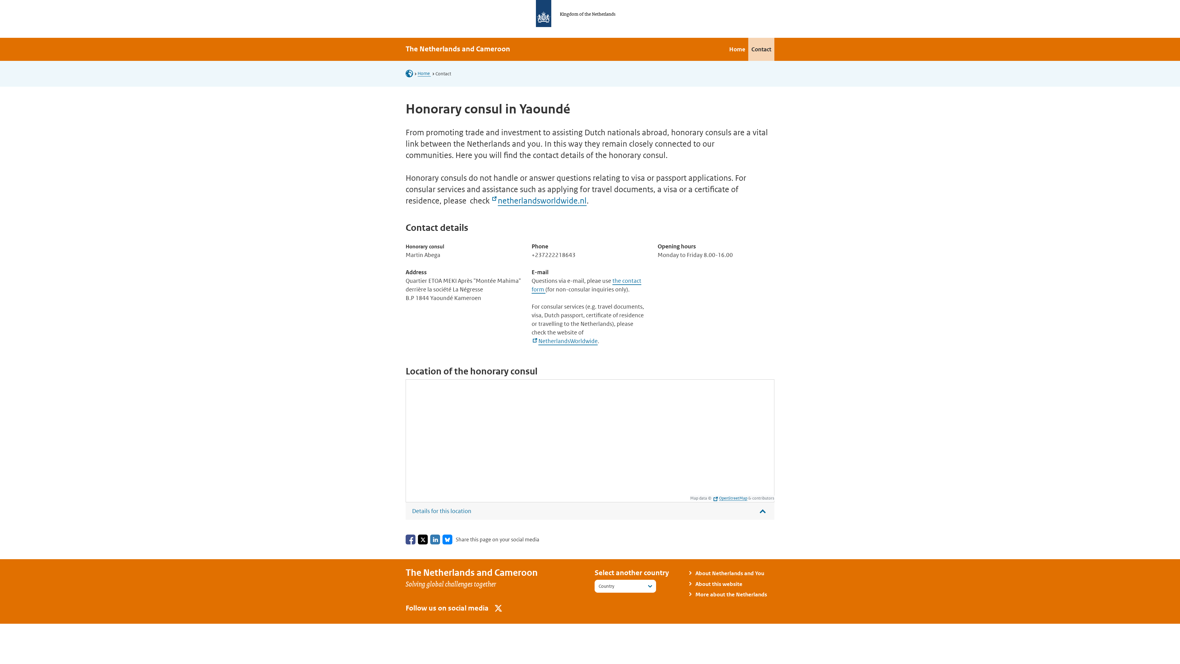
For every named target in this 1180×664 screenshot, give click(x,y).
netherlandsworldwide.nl (542, 201)
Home (424, 73)
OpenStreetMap (733, 498)
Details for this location (441, 511)
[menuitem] (737, 49)
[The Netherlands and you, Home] (411, 73)
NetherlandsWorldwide (568, 341)
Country (606, 586)
